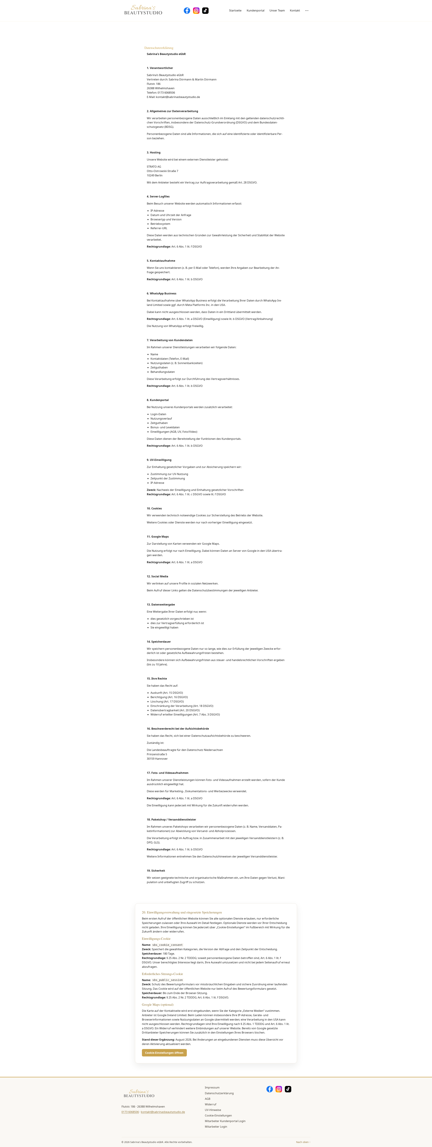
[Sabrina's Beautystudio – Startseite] (143, 10)
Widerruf (210, 1104)
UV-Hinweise (213, 1110)
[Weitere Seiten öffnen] (306, 10)
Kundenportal (255, 10)
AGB (207, 1099)
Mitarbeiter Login (216, 1126)
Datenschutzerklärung (219, 1093)
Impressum (212, 1087)
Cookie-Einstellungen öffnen (164, 1053)
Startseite (235, 10)
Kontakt (295, 10)
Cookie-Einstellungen (218, 1115)
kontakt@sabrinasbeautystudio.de (163, 1112)
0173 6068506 (130, 1112)
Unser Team (277, 10)
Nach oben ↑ (303, 1142)
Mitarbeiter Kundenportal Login (225, 1121)
